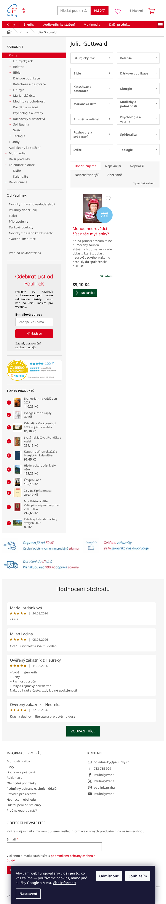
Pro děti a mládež (25, 107)
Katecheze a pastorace (29, 84)
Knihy (13, 55)
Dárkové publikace (26, 78)
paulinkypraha (104, 787)
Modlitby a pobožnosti (29, 101)
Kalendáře (20, 176)
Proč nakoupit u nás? (22, 810)
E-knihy (14, 142)
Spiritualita (21, 124)
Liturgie (18, 90)
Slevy (10, 767)
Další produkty (19, 159)
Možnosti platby (18, 761)
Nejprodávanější (87, 175)
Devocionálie (18, 182)
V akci (13, 216)
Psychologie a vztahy (28, 113)
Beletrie (18, 67)
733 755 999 (102, 768)
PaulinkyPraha (104, 775)
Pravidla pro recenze (22, 794)
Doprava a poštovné (21, 772)
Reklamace (14, 777)
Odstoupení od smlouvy (24, 805)
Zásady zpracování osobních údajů (28, 345)
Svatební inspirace (22, 239)
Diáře (17, 171)
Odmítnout (109, 876)
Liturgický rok (23, 61)
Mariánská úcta (24, 95)
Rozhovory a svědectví (29, 119)
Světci (17, 130)
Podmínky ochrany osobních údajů (32, 788)
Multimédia (17, 153)
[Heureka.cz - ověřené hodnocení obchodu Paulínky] (34, 370)
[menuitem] (10, 24)
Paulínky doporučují (23, 210)
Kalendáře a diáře (22, 165)
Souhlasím (138, 876)
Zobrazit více (83, 731)
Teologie (19, 136)
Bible (17, 72)
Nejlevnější (113, 166)
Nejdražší (137, 166)
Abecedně (114, 175)
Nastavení (28, 893)
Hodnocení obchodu (83, 589)
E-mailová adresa (28, 314)
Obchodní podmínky (21, 783)
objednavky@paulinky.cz (111, 762)
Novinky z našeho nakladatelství (32, 204)
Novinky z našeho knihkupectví (31, 233)
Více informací (64, 882)
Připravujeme (18, 221)
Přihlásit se (34, 333)
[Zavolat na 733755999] (27, 10)
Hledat (99, 10)
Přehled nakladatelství (25, 253)
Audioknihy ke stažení (24, 148)
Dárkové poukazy (21, 227)
